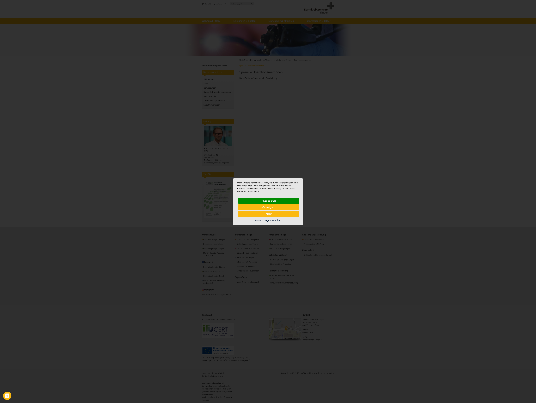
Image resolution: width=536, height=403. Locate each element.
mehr (269, 213)
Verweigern (268, 207)
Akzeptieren (269, 200)
